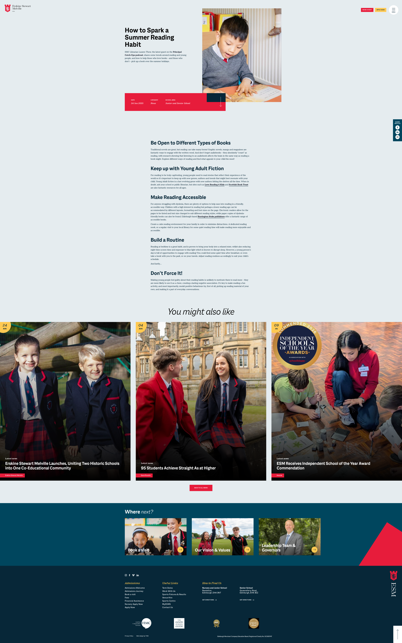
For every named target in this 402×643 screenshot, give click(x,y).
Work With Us (168, 591)
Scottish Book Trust (238, 185)
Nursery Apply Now (134, 604)
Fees (127, 598)
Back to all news (201, 488)
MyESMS (166, 604)
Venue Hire (167, 598)
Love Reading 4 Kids (214, 185)
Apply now (381, 10)
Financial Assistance (134, 601)
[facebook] (129, 575)
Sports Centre (168, 601)
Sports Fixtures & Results (174, 595)
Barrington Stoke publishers (211, 217)
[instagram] (126, 575)
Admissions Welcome (135, 588)
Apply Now (130, 607)
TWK (147, 636)
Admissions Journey (134, 591)
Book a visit (367, 10)
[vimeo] (133, 575)
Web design (139, 636)
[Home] (18, 8)
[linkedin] (138, 575)
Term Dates (167, 588)
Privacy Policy (129, 636)
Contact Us (167, 607)
